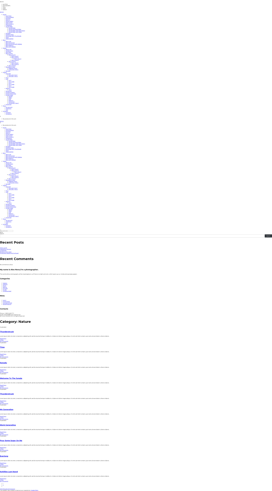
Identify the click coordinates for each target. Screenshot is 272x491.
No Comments (4, 341)
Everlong (4, 456)
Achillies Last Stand (9, 472)
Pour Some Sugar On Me (11, 441)
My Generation (6, 409)
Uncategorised (7, 291)
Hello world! (3, 248)
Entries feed (6, 301)
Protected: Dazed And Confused (9, 253)
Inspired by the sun (5, 249)
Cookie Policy (34, 490)
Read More (3, 338)
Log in (4, 300)
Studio (5, 290)
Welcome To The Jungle (11, 378)
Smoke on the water (6, 252)
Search (2, 233)
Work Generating (8, 425)
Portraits (5, 288)
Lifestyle (5, 284)
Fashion (5, 283)
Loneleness (3, 250)
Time (2, 347)
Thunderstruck (7, 332)
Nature (5, 287)
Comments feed (7, 303)
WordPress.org (7, 304)
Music (4, 286)
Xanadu (3, 363)
